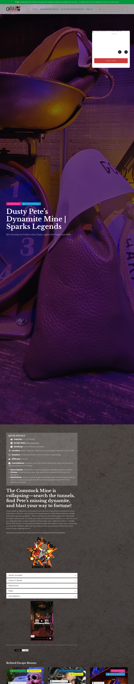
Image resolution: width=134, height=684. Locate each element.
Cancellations (14, 596)
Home (35, 9)
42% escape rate (32, 443)
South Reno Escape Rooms (72, 9)
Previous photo (119, 52)
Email (26, 650)
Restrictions (13, 586)
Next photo (126, 52)
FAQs (10, 591)
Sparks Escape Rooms (49, 9)
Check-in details (15, 580)
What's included (15, 575)
